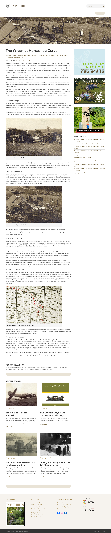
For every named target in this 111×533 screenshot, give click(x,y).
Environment (80, 13)
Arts (48, 13)
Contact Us (60, 503)
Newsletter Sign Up (63, 507)
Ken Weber (19, 61)
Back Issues (11, 409)
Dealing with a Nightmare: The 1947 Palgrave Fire (55, 463)
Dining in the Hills (36, 513)
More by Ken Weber (38, 374)
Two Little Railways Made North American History (52, 414)
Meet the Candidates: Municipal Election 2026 (86, 144)
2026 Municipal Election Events (82, 157)
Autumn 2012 (45, 458)
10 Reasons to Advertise (38, 505)
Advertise (99, 13)
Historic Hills (26, 61)
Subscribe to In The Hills (64, 505)
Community (34, 13)
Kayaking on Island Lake (80, 173)
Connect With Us (64, 499)
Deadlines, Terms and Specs (39, 509)
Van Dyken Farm (78, 155)
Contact (98, 531)
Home (94, 531)
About (9, 13)
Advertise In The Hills (37, 503)
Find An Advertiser (36, 517)
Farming (70, 13)
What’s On (25, 13)
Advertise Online (36, 511)
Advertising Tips (36, 507)
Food (62, 13)
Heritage (55, 13)
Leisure (42, 13)
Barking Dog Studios (23, 531)
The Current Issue (13, 499)
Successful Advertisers (38, 515)
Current (16, 13)
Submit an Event (62, 509)
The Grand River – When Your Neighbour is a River (20, 463)
